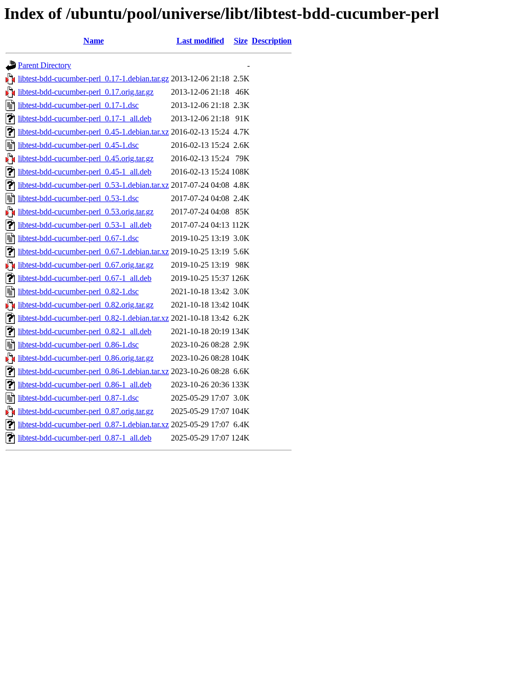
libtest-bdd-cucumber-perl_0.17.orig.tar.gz (86, 92)
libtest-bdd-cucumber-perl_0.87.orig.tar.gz (86, 411)
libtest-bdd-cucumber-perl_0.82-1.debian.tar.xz (93, 318)
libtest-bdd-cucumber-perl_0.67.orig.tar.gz (86, 264)
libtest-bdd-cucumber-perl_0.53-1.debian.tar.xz (93, 185)
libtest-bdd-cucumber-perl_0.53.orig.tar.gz (86, 211)
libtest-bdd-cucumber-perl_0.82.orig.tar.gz (86, 304)
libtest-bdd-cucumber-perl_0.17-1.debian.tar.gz (93, 78)
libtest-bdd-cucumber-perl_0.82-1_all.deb (84, 331)
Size (241, 40)
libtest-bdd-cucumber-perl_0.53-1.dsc (78, 198)
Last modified (200, 40)
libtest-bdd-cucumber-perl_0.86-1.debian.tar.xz (93, 371)
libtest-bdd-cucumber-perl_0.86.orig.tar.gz (86, 358)
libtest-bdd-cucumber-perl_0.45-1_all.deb (84, 171)
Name (93, 40)
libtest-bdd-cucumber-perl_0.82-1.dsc (78, 291)
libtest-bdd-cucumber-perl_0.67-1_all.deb (84, 278)
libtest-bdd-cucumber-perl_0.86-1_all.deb (84, 384)
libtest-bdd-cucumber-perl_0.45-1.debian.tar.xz (93, 131)
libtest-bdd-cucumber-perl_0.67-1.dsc (78, 238)
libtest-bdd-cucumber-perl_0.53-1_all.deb (84, 225)
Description (272, 40)
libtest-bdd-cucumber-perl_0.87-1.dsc (78, 398)
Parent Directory (44, 65)
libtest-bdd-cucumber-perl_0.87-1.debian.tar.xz (93, 424)
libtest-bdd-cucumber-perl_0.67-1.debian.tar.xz (93, 251)
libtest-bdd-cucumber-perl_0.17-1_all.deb (84, 118)
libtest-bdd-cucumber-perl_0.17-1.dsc (78, 105)
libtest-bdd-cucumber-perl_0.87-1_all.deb (84, 437)
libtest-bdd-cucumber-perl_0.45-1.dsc (78, 145)
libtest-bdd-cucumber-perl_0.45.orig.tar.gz (86, 158)
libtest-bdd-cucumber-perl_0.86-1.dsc (78, 344)
